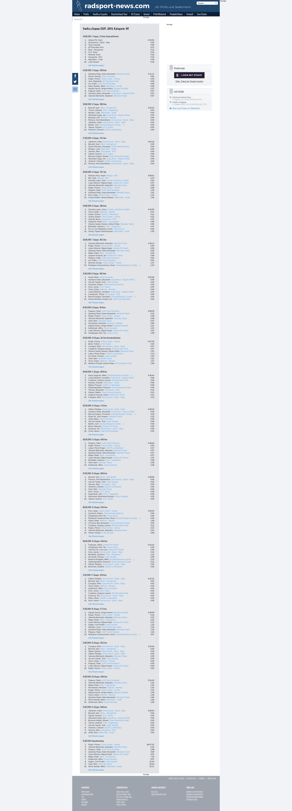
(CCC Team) (108, 127)
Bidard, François (95, 385)
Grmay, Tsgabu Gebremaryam (100, 231)
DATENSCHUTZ (191, 778)
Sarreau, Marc (94, 151)
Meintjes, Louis (94, 627)
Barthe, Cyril (93, 125)
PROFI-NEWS (85, 791)
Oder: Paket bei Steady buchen (189, 81)
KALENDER (84, 802)
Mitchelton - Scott (95, 59)
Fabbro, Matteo (94, 392)
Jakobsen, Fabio (95, 122)
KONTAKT (202, 778)
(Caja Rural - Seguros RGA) (122, 93)
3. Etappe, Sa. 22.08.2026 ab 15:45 (187, 98)
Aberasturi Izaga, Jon (97, 115)
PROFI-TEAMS (120, 802)
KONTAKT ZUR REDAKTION (194, 791)
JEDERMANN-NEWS (87, 794)
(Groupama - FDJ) (108, 151)
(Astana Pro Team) (120, 183)
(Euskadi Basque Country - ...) (111, 125)
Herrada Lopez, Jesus (97, 209)
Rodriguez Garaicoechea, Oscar (101, 265)
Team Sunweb (94, 45)
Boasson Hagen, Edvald (98, 156)
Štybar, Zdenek (94, 651)
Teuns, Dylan (93, 212)
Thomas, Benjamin (96, 390)
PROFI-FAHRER (121, 804)
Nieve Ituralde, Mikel (96, 86)
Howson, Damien (95, 383)
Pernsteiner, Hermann (97, 323)
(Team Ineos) (118, 229)
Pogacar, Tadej (94, 91)
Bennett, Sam (93, 108)
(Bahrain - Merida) (108, 118)
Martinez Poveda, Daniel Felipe (101, 363)
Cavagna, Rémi (94, 346)
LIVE (82, 797)
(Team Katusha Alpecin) (113, 285)
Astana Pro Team (95, 40)
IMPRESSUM (212, 778)
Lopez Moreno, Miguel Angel (100, 183)
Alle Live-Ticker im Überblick (186, 108)
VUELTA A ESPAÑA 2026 (124, 797)
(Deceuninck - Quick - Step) (122, 120)
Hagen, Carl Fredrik (96, 625)
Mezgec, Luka (94, 113)
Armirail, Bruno (94, 219)
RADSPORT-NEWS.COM (158, 794)
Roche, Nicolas (94, 76)
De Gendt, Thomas (96, 356)
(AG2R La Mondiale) (113, 130)
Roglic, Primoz (94, 79)
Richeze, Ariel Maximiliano (99, 120)
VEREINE (84, 804)
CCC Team (92, 52)
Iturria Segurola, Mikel (97, 375)
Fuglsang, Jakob (95, 545)
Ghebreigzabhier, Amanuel (99, 388)
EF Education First (95, 47)
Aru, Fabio (92, 84)
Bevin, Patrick (94, 344)
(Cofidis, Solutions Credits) (118, 180)
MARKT (83, 799)
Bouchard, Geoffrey (96, 567)
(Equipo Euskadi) (121, 89)
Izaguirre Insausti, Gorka (98, 395)
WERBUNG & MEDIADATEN (194, 794)
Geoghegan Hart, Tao (97, 333)
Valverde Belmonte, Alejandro (100, 96)
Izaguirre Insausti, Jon (97, 255)
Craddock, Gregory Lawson (99, 349)
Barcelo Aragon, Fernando (99, 297)
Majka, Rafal (93, 253)
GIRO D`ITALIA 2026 (122, 791)
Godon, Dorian (94, 214)
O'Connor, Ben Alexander (98, 523)
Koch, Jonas (93, 287)
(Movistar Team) (123, 74)
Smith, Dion (93, 733)
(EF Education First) (111, 81)
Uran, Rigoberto (95, 81)
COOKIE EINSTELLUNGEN (176, 778)
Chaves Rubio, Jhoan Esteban (101, 197)
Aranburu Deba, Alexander (99, 93)
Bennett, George (95, 263)
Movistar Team (94, 55)
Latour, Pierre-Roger (96, 354)
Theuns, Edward (95, 110)
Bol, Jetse (92, 178)
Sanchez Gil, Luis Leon (98, 550)
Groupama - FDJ (95, 57)
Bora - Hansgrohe (95, 50)
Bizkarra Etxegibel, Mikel (98, 559)
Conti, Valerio (93, 431)
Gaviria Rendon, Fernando (99, 147)
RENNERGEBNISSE (122, 799)
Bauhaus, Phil (94, 118)
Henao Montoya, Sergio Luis (100, 299)
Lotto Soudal (93, 62)
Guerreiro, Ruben (95, 285)
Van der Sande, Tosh (97, 282)
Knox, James (93, 552)
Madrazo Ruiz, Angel (97, 176)
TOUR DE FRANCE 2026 (123, 794)
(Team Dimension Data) (119, 156)
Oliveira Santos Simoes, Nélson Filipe (104, 224)
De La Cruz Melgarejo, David (100, 229)
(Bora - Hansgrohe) (108, 108)
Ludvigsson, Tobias (96, 294)
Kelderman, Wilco (95, 328)
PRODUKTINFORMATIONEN (194, 797)
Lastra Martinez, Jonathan (99, 292)
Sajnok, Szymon (95, 127)
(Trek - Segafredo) (110, 110)
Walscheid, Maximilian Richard (101, 496)
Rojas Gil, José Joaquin (98, 417)
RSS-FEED (154, 791)
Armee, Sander (94, 533)
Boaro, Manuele (95, 426)
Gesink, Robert (94, 217)
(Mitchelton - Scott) (114, 86)
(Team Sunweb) (108, 76)
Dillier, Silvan (93, 598)
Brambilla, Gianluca (96, 226)
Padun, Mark (93, 521)
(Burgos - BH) (112, 176)
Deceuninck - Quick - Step (99, 42)
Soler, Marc (93, 321)
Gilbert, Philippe (95, 409)
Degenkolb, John (95, 494)
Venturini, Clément (96, 130)
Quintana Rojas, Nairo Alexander (102, 74)
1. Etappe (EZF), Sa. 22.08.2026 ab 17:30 (189, 103)
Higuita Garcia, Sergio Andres (100, 89)
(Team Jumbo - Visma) (110, 79)
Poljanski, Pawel (95, 222)
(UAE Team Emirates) (107, 84)
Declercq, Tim (94, 429)
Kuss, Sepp (93, 195)
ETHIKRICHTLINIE (191, 799)
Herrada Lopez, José (97, 180)
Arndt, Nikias (93, 277)
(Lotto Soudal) (112, 282)
